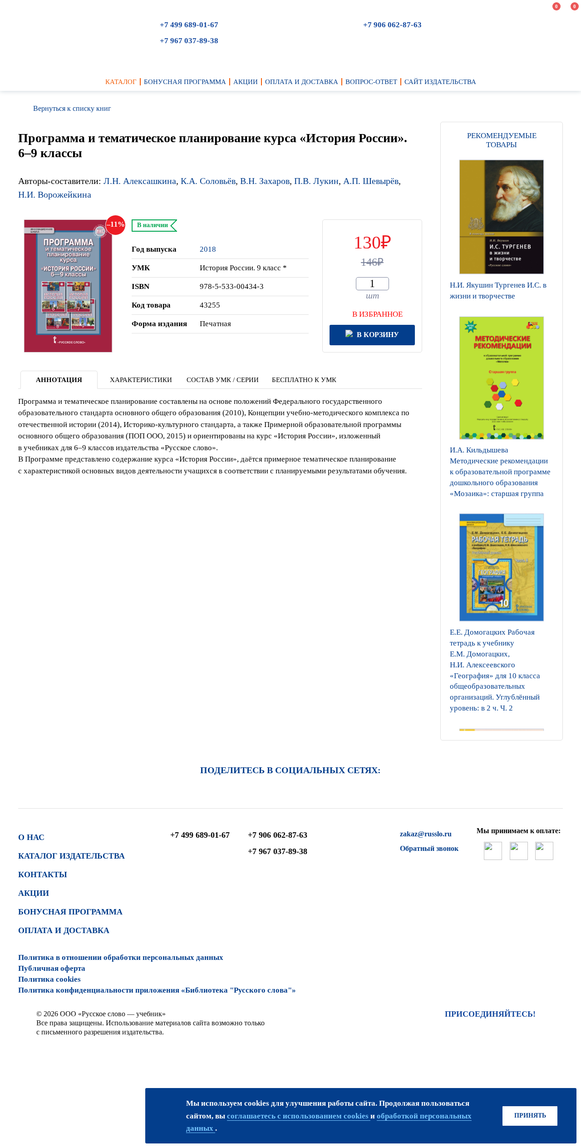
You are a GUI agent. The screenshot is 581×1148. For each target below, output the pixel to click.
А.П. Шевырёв (371, 181)
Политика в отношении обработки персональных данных (120, 957)
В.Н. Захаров (265, 181)
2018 (208, 249)
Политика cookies (49, 979)
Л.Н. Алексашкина (139, 181)
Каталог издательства (71, 855)
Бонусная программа (70, 911)
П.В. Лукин (316, 181)
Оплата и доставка (63, 930)
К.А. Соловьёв (208, 181)
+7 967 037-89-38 (189, 40)
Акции (33, 893)
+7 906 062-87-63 (392, 24)
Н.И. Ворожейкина (54, 194)
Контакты (42, 874)
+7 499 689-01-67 (189, 24)
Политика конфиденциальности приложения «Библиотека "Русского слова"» (157, 990)
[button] (501, 728)
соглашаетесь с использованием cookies (298, 1116)
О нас (31, 837)
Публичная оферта (51, 968)
